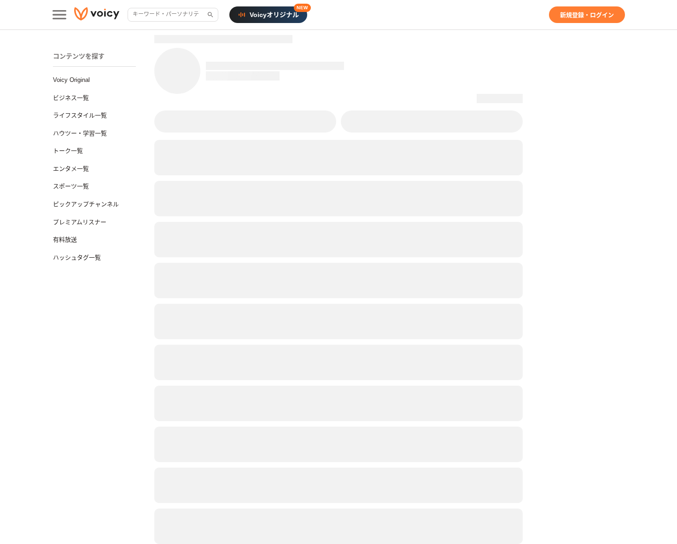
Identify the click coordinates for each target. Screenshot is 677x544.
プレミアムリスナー (79, 222)
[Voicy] (96, 15)
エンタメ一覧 (71, 168)
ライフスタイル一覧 (80, 115)
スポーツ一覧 (71, 186)
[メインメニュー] (59, 14)
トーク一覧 (68, 150)
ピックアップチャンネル (86, 204)
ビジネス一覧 (71, 97)
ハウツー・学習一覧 (80, 133)
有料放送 (65, 239)
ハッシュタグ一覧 (77, 257)
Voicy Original (71, 79)
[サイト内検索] (209, 14)
